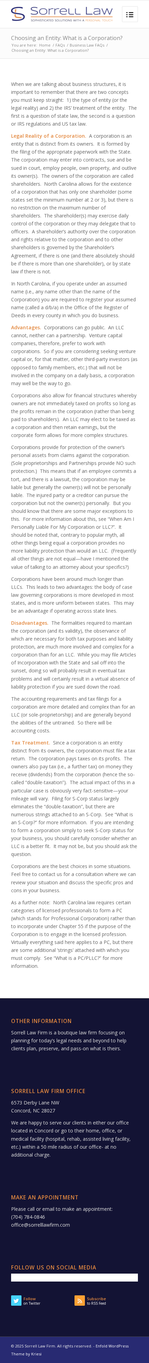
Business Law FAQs (87, 45)
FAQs (60, 45)
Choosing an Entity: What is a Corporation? (67, 38)
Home (45, 45)
